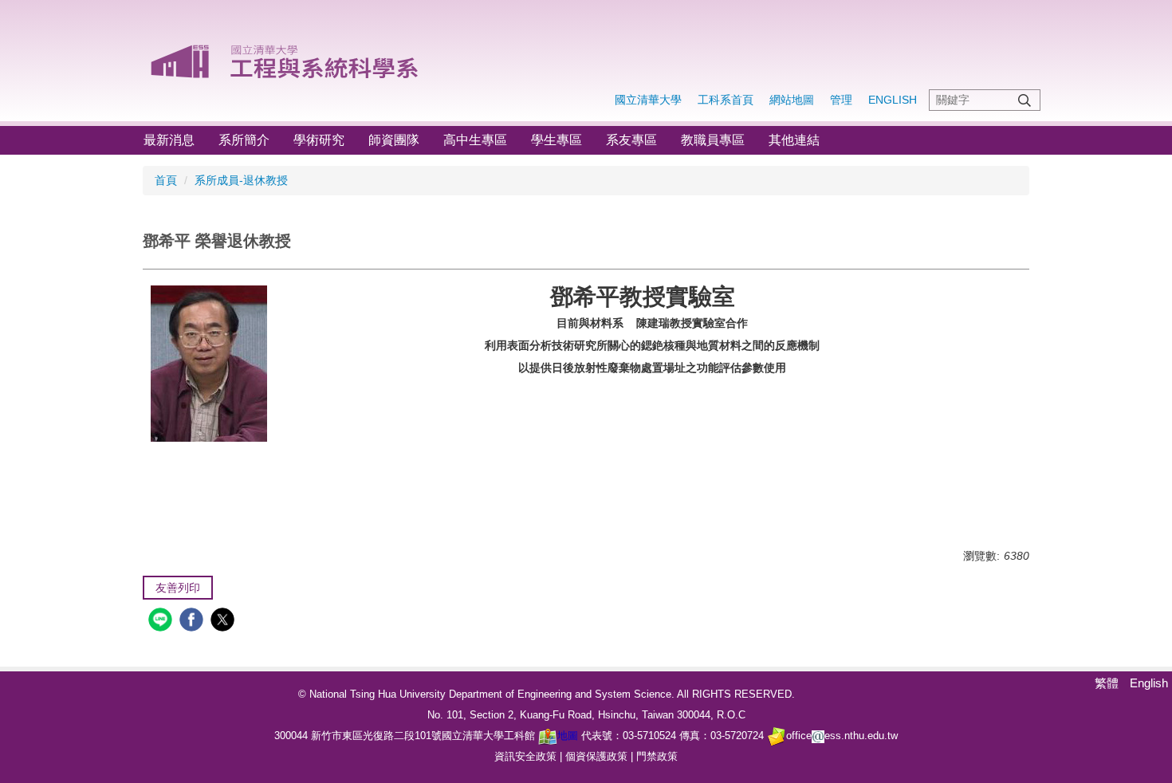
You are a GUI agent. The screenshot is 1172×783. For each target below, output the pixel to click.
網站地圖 (791, 99)
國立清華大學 (648, 99)
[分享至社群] (162, 621)
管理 (841, 99)
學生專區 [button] (556, 140)
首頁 (166, 180)
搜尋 (1024, 100)
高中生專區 (475, 140)
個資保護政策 (596, 756)
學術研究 (318, 140)
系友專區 (631, 140)
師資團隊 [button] (393, 140)
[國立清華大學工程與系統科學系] (286, 56)
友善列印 (177, 587)
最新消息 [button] (169, 140)
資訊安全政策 (525, 756)
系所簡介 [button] (243, 140)
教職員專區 (713, 140)
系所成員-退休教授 (241, 180)
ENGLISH (892, 99)
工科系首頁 (725, 99)
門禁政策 (657, 756)
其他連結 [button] (794, 140)
